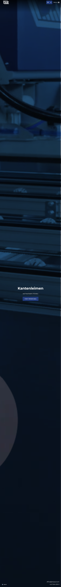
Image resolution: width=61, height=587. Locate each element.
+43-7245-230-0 (54, 584)
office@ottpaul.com (53, 582)
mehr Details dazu (30, 299)
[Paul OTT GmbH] (6, 2)
